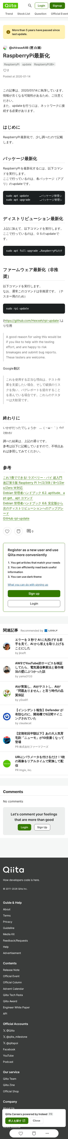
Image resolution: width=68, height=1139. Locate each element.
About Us (8, 1108)
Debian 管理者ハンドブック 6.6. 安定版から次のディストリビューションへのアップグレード (33, 508)
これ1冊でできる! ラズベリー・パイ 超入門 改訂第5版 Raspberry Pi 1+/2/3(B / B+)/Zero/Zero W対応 (33, 483)
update (26, 64)
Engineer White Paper (16, 1007)
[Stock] (18, 531)
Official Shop (11, 1091)
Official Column (12, 982)
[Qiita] (10, 5)
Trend (9, 13)
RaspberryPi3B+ (44, 64)
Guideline (8, 927)
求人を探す (16, 1121)
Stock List (23, 13)
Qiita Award (10, 1001)
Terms (7, 915)
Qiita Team (9, 1078)
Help (6, 946)
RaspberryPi (11, 64)
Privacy (7, 921)
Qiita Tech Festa (13, 995)
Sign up (34, 593)
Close (36, 1120)
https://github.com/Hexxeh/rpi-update (31, 320)
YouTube (8, 1055)
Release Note (11, 969)
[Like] (7, 531)
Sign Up (42, 827)
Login (41, 5)
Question (40, 13)
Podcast (8, 1061)
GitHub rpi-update (16, 518)
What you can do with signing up (28, 584)
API (5, 1013)
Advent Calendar (13, 988)
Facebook (9, 1049)
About (6, 909)
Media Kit (9, 934)
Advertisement (12, 953)
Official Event (11, 976)
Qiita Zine (9, 1084)
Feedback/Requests (15, 940)
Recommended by (32, 630)
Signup (57, 5)
